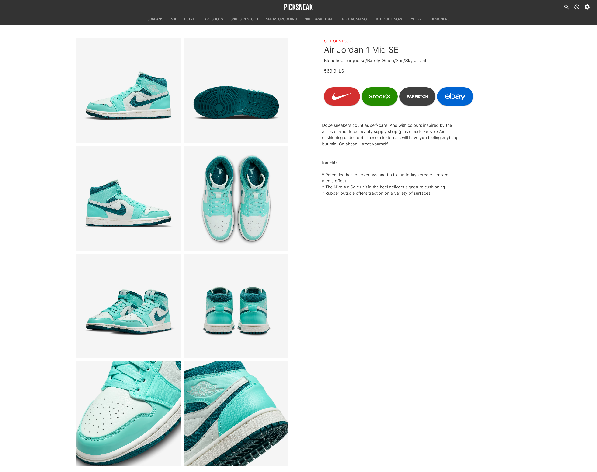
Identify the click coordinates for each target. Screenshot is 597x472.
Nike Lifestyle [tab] (184, 19)
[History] (577, 7)
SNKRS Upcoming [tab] (281, 19)
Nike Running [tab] (354, 19)
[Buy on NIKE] (342, 96)
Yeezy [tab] (416, 19)
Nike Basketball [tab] (320, 19)
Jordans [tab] (155, 19)
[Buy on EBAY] (455, 96)
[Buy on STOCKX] (380, 96)
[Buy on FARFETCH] (417, 96)
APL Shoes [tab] (213, 19)
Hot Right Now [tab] (388, 19)
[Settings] (587, 7)
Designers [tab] (439, 19)
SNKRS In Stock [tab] (244, 19)
